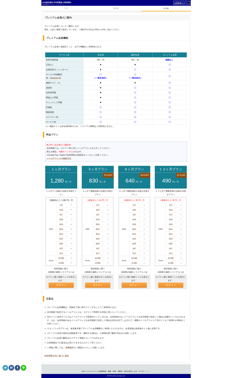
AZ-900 (61, 258)
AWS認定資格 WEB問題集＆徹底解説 (56, 2)
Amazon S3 (55, 78)
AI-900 (61, 263)
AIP (61, 248)
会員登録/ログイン (181, 3)
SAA (61, 210)
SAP (61, 239)
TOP (66, 8)
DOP (61, 244)
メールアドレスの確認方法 (59, 158)
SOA (61, 219)
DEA (61, 229)
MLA (61, 234)
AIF (61, 215)
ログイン (61, 285)
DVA (61, 224)
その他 (166, 8)
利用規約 (70, 347)
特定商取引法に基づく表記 (57, 356)
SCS (61, 253)
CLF (61, 205)
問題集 (116, 8)
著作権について (144, 371)
